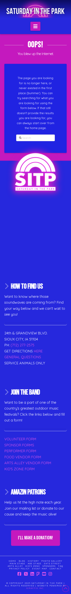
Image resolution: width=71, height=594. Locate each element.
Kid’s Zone (32, 566)
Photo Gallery (51, 561)
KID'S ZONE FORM (19, 469)
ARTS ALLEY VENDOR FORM (27, 463)
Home (12, 561)
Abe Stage (34, 563)
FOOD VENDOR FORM (22, 457)
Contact (56, 568)
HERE (38, 351)
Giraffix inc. (35, 588)
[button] (35, 26)
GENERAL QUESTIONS (22, 357)
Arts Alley (15, 566)
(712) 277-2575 (22, 345)
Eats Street (52, 563)
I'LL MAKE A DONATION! (35, 538)
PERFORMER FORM (20, 451)
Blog (22, 561)
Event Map (39, 568)
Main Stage (17, 563)
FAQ (60, 566)
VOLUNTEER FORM (20, 439)
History (33, 561)
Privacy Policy (19, 568)
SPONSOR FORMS (19, 445)
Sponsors (49, 566)
